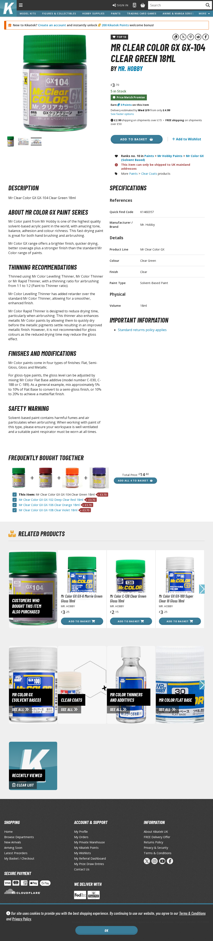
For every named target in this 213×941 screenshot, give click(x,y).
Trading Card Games (141, 13)
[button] (202, 589)
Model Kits (28, 13)
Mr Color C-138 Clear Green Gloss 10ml (128, 598)
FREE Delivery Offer (157, 837)
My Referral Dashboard (90, 858)
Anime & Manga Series (178, 13)
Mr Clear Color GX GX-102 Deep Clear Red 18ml (51, 500)
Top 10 (120, 37)
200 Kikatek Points (115, 25)
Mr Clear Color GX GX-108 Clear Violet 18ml (48, 510)
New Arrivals (12, 842)
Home (8, 832)
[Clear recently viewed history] (33, 765)
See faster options (122, 114)
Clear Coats (149, 174)
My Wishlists (82, 853)
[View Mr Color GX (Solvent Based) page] (48, 684)
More (203, 13)
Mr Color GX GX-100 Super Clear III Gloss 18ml (176, 598)
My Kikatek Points (86, 848)
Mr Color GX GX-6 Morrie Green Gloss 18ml (81, 598)
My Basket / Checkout (19, 858)
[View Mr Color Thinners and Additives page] (146, 684)
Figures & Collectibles (59, 13)
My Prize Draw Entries (89, 864)
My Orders (81, 837)
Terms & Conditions (192, 913)
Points (126, 105)
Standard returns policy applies (142, 330)
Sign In (122, 5)
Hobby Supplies (93, 13)
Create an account (52, 25)
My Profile (81, 832)
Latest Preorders (15, 853)
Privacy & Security (156, 848)
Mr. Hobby (130, 68)
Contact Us (81, 869)
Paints (116, 13)
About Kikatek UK (156, 832)
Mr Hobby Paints (169, 156)
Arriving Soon (13, 848)
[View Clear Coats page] (97, 684)
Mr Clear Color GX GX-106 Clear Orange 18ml (49, 505)
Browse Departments (19, 837)
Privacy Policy (21, 918)
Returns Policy (153, 842)
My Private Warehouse (89, 842)
